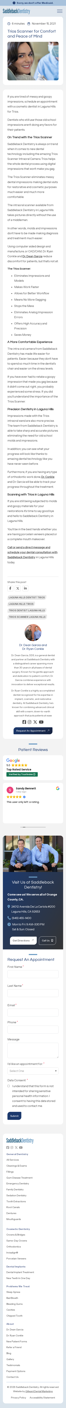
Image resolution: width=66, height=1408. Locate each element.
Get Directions (21, 940)
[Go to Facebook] (24, 722)
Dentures (11, 1213)
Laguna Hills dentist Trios (27, 597)
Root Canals (13, 1207)
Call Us (46, 940)
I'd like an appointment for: (25, 1064)
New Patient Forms (16, 1341)
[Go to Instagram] (29, 722)
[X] (18, 588)
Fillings (10, 1171)
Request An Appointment (30, 730)
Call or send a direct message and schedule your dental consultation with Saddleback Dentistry (32, 552)
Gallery (10, 1359)
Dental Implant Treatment (20, 1272)
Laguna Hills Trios (21, 604)
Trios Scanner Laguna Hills (27, 617)
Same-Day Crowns (16, 1240)
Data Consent (16, 1080)
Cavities (10, 1309)
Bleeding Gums (14, 1304)
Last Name (14, 985)
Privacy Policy (18, 1397)
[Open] (59, 11)
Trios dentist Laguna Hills (27, 610)
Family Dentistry (15, 1189)
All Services (12, 1159)
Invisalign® (12, 1252)
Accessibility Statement (42, 1397)
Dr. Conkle (47, 477)
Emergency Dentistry (17, 1183)
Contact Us (12, 1377)
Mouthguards (13, 1219)
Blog (8, 1353)
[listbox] (33, 1070)
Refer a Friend (13, 1347)
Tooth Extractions (16, 1201)
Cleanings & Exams (16, 1165)
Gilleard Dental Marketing (39, 1391)
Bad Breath (12, 1298)
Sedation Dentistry (16, 1195)
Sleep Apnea (13, 1292)
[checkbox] (8, 1086)
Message (13, 1039)
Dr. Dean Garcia (32, 256)
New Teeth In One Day (18, 1278)
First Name (14, 967)
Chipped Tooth (14, 1315)
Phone (11, 1022)
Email (11, 1005)
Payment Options (15, 1371)
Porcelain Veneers (16, 1258)
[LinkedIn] (25, 588)
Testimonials (13, 1365)
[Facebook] (10, 588)
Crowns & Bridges (15, 1234)
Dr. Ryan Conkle (14, 1335)
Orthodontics (13, 1246)
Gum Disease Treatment (19, 1177)
